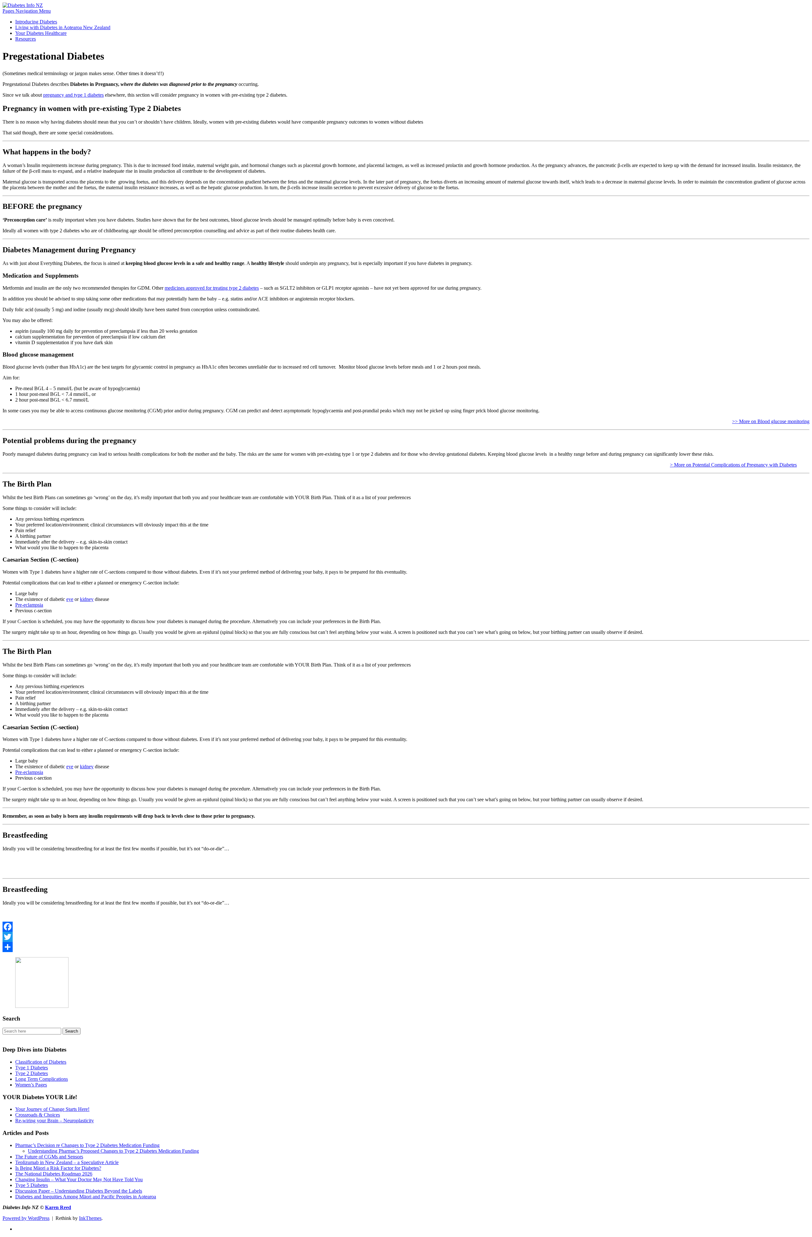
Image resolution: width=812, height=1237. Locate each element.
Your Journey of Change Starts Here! (52, 1109)
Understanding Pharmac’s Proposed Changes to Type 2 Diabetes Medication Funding (113, 1151)
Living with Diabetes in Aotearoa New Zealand (62, 27)
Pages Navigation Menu (27, 11)
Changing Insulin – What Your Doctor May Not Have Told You (79, 1179)
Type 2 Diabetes (31, 1073)
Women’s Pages (31, 1084)
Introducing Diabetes (36, 21)
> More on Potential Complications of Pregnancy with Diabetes (733, 464)
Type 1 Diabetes (31, 1067)
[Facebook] (406, 927)
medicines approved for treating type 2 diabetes (212, 288)
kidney (87, 599)
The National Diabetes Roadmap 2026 (53, 1173)
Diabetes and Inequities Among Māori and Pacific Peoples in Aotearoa (85, 1196)
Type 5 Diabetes (31, 1185)
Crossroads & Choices (37, 1115)
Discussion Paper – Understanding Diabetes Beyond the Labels (78, 1191)
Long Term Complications (41, 1079)
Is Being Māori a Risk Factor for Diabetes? (58, 1168)
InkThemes (90, 1218)
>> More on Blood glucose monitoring (770, 421)
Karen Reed (58, 1207)
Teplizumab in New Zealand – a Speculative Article (67, 1162)
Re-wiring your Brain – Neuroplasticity (54, 1120)
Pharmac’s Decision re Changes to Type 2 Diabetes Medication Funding (87, 1145)
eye (69, 599)
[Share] (406, 947)
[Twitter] (406, 937)
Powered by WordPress (26, 1218)
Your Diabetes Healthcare (41, 33)
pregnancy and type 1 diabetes (73, 95)
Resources (25, 39)
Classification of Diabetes (40, 1062)
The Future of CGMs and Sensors (49, 1156)
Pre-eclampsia (29, 605)
